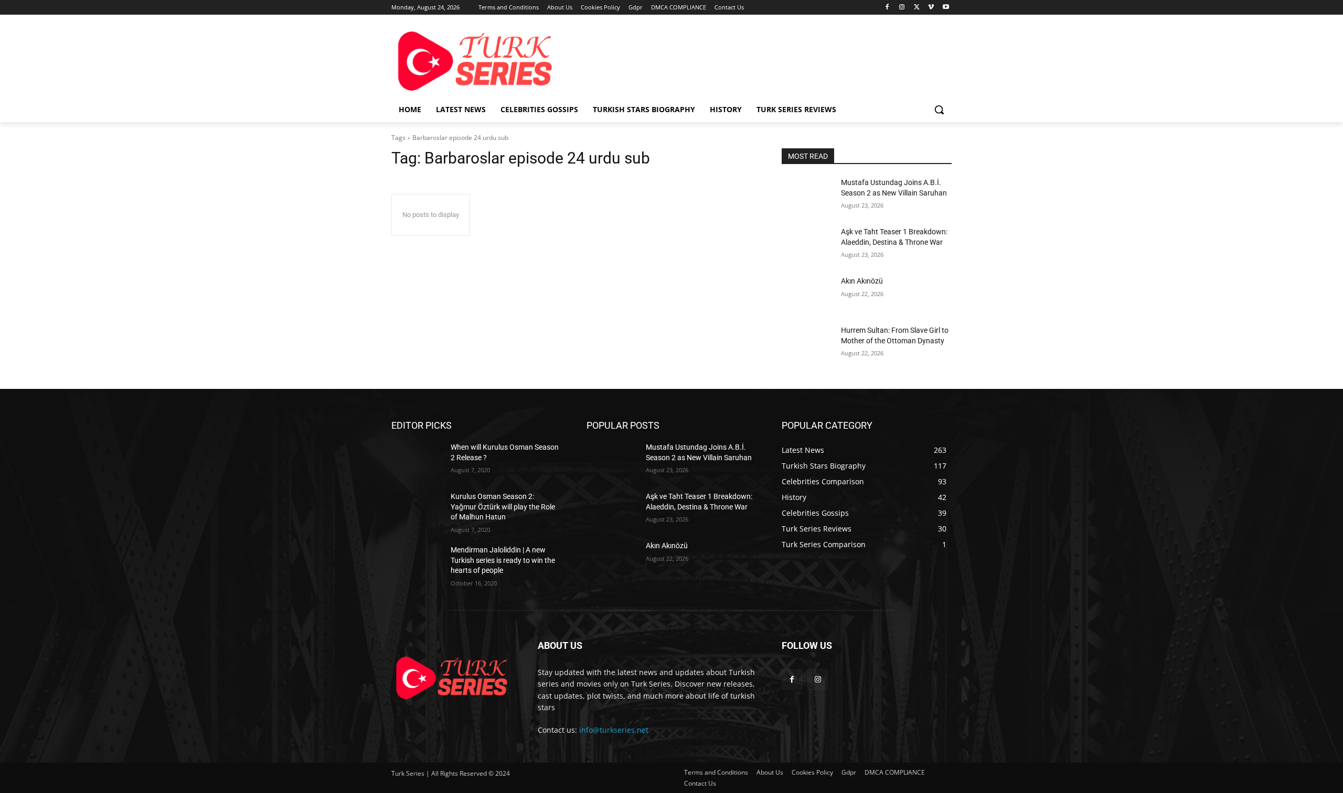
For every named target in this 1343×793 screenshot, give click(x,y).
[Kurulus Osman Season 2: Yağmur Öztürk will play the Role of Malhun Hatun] (416, 509)
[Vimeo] (931, 8)
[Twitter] (917, 8)
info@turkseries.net (613, 730)
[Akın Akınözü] (807, 294)
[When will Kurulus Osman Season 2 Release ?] (416, 460)
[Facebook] (887, 8)
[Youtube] (946, 8)
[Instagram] (902, 8)
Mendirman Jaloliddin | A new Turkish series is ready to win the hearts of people (503, 560)
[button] (939, 109)
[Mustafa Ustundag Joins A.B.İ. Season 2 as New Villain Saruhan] (807, 195)
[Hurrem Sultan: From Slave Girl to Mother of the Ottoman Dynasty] (807, 343)
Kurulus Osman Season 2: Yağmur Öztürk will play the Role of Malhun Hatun (503, 506)
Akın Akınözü (862, 281)
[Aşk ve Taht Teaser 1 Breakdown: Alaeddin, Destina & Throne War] (807, 245)
